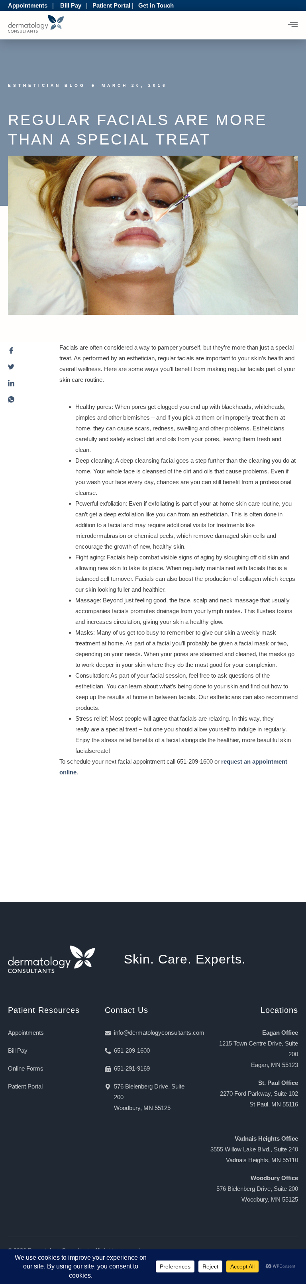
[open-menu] (293, 25)
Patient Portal (111, 5)
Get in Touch (156, 5)
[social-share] (25, 352)
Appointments (27, 5)
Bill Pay (70, 5)
